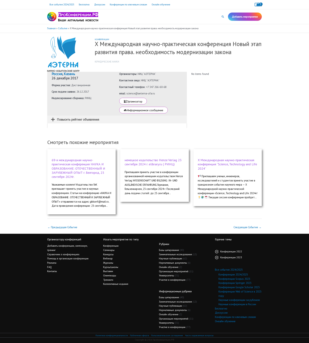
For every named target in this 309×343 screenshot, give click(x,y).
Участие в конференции (172, 279)
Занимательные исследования (175, 254)
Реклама (51, 262)
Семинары (108, 250)
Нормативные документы (173, 262)
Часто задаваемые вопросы (199, 335)
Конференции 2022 (231, 251)
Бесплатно (84, 4)
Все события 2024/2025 (62, 4)
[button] (222, 16)
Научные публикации (170, 258)
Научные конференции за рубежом (239, 300)
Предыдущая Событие (62, 227)
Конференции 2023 (231, 257)
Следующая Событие (247, 227)
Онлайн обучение (161, 4)
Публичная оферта (139, 335)
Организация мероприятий (173, 271)
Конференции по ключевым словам (128, 4)
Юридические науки (107, 61)
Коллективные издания (115, 284)
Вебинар (108, 258)
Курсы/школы (110, 267)
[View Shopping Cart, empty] (258, 4)
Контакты (52, 271)
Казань (69, 73)
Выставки (108, 271)
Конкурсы (108, 254)
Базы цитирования (169, 250)
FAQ (49, 267)
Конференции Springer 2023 (235, 283)
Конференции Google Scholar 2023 (239, 287)
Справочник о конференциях (63, 254)
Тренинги (108, 279)
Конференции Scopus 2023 (234, 278)
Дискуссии (99, 4)
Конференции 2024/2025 (233, 274)
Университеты (166, 275)
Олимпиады (109, 275)
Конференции (102, 39)
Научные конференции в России (237, 304)
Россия (57, 73)
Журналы (108, 262)
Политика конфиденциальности (111, 335)
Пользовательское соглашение (167, 335)
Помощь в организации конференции (68, 258)
